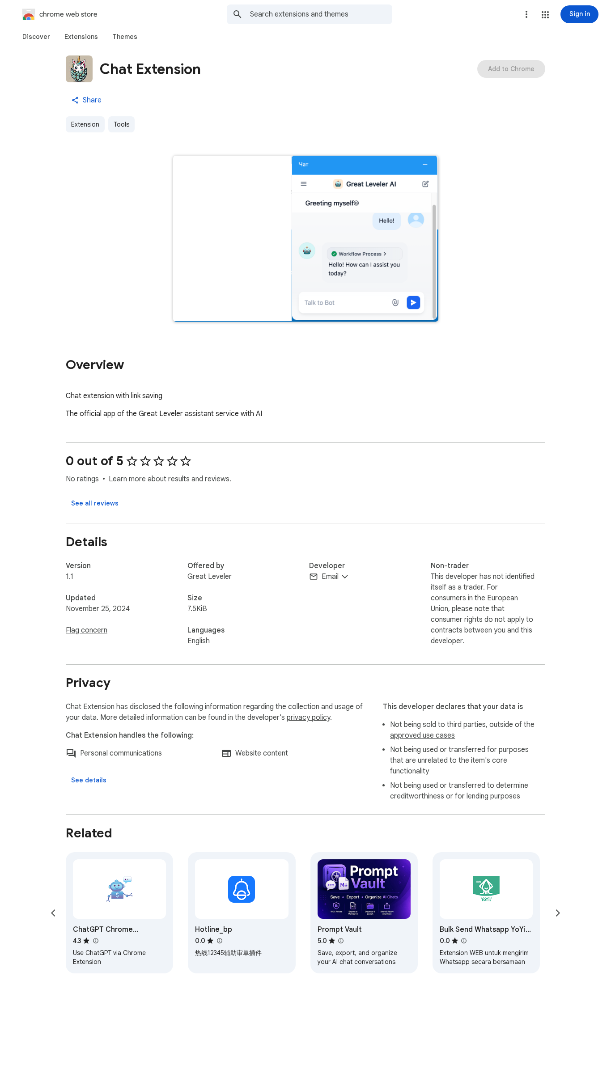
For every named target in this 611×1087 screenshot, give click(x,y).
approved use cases (422, 735)
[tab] (36, 37)
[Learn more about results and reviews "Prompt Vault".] (341, 940)
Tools (121, 124)
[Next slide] (558, 913)
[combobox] (321, 14)
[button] (545, 15)
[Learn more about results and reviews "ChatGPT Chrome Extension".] (95, 940)
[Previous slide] (53, 913)
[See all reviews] (95, 503)
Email (330, 576)
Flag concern (86, 630)
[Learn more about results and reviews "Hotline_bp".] (219, 940)
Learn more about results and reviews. (170, 479)
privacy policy (308, 717)
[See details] (89, 780)
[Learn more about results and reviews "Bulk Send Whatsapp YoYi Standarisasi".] (464, 940)
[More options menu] (526, 14)
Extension (85, 124)
